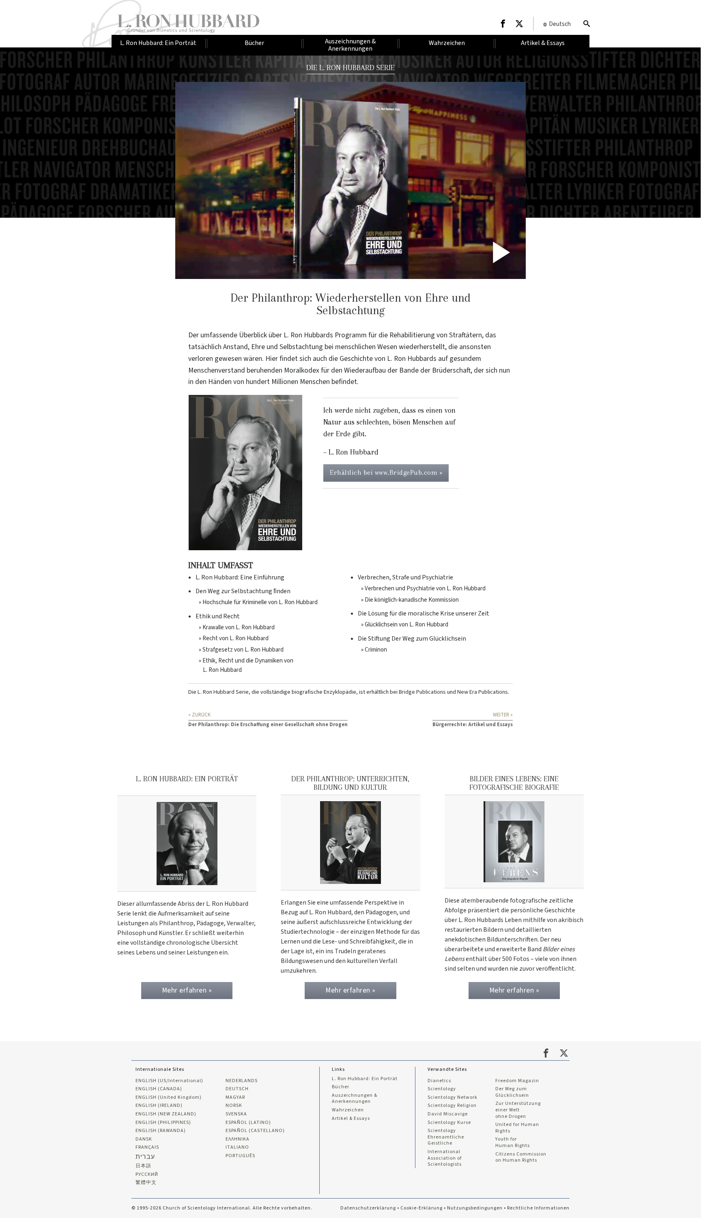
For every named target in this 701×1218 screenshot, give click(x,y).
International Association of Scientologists (445, 1158)
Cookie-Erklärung (421, 1208)
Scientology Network (452, 1097)
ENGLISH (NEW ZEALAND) (165, 1114)
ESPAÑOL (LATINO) (248, 1122)
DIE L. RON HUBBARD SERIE (350, 67)
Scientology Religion (452, 1105)
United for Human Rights (517, 1128)
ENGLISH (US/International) (169, 1081)
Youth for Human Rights (512, 1142)
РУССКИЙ (146, 1174)
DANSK (143, 1139)
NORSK (234, 1105)
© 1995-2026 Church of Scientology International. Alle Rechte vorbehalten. (221, 1208)
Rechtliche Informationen (538, 1208)
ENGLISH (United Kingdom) (168, 1097)
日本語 (143, 1166)
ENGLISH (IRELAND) (159, 1105)
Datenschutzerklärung (368, 1208)
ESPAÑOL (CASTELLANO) (255, 1131)
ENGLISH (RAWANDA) (160, 1131)
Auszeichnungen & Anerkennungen (354, 1098)
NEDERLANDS (242, 1081)
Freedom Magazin (517, 1081)
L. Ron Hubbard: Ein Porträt (365, 1079)
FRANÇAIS (147, 1147)
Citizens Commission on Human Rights (520, 1157)
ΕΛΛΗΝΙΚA (237, 1139)
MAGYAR (235, 1097)
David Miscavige (448, 1114)
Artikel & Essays (351, 1118)
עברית (145, 1157)
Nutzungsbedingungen (475, 1208)
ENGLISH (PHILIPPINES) (163, 1122)
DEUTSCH (237, 1089)
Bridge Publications (422, 692)
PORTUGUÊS (240, 1156)
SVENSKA (236, 1114)
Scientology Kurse (449, 1122)
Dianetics (439, 1081)
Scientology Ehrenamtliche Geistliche (446, 1137)
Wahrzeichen (348, 1110)
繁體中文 (146, 1182)
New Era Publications (482, 692)
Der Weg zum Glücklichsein (512, 1092)
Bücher (340, 1087)
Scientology (442, 1089)
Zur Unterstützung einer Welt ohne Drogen (518, 1109)
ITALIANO (237, 1147)
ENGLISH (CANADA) (158, 1089)
